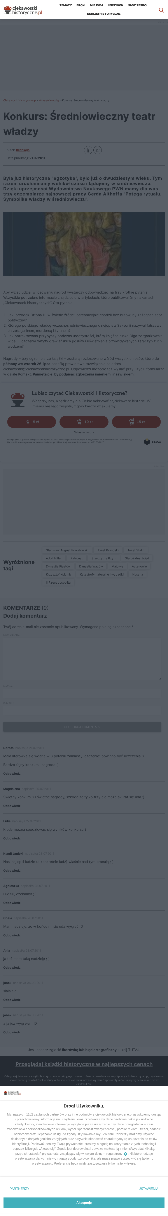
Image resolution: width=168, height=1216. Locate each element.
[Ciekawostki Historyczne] (26, 9)
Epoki (81, 5)
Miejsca (96, 5)
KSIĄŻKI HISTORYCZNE (104, 13)
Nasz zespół (138, 5)
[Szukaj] (161, 10)
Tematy (66, 5)
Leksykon (115, 5)
